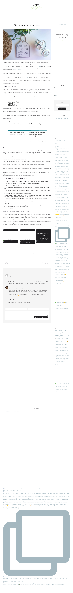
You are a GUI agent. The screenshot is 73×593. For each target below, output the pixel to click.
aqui (28, 77)
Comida (45, 15)
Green (10, 274)
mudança (39, 66)
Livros (39, 15)
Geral (34, 15)
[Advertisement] (62, 64)
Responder (46, 281)
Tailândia (20, 174)
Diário (28, 15)
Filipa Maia (11, 287)
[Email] (65, 40)
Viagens (51, 15)
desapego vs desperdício (17, 69)
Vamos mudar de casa (44, 238)
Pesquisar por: (62, 102)
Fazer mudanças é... (44, 237)
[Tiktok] (62, 40)
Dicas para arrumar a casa (10, 237)
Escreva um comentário (29, 253)
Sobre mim (22, 15)
